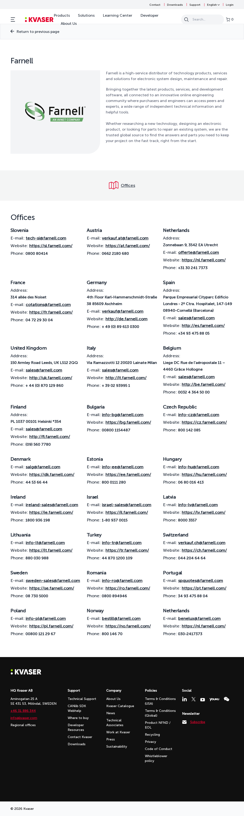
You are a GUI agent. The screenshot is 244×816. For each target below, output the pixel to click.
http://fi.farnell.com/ (49, 436)
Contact (154, 4)
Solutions (86, 15)
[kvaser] (39, 19)
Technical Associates (114, 722)
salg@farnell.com (43, 466)
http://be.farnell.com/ (203, 384)
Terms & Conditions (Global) (160, 713)
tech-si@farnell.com (46, 238)
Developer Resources (76, 727)
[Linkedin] (184, 699)
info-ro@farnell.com (122, 580)
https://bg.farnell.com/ (128, 422)
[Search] (186, 19)
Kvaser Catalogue (120, 706)
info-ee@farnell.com (122, 466)
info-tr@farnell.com (122, 542)
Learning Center (117, 15)
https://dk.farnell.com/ (51, 474)
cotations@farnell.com (48, 304)
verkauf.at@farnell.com (125, 238)
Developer (149, 15)
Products (62, 15)
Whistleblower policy (156, 758)
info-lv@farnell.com (198, 504)
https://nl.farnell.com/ (204, 260)
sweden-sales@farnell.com (53, 580)
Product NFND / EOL (158, 725)
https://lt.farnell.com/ (50, 550)
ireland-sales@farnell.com (52, 504)
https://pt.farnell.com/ (204, 588)
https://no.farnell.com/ (128, 626)
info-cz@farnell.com (198, 414)
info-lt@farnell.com (45, 542)
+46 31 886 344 (23, 711)
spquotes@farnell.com (200, 580)
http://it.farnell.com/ (126, 377)
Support (194, 4)
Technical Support (82, 699)
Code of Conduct (158, 749)
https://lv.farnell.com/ (203, 512)
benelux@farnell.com (199, 618)
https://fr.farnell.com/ (51, 312)
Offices (128, 185)
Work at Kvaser (118, 732)
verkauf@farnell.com (122, 311)
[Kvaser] (25, 673)
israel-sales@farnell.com (126, 504)
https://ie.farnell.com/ (51, 512)
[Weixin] (226, 699)
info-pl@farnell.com (46, 618)
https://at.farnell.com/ (128, 245)
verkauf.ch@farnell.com (201, 542)
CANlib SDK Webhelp (77, 708)
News (110, 713)
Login (230, 4)
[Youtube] (202, 699)
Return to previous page (37, 31)
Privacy (150, 742)
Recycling (152, 735)
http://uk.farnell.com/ (50, 377)
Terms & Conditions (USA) (160, 701)
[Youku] (214, 699)
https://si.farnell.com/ (50, 245)
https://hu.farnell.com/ (204, 474)
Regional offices (23, 725)
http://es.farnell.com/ (203, 325)
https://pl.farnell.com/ (51, 626)
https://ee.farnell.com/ (128, 474)
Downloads (175, 4)
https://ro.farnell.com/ (128, 588)
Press (110, 739)
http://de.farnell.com (126, 318)
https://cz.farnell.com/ (204, 422)
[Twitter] (193, 699)
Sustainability (116, 747)
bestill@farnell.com (121, 618)
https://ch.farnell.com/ (204, 550)
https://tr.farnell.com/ (127, 550)
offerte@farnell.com (198, 252)
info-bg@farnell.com (122, 414)
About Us (69, 23)
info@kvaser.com (23, 718)
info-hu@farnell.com (198, 466)
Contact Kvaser (80, 737)
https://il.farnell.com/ (127, 512)
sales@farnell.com (196, 318)
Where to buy (78, 718)
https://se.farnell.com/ (51, 588)
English (212, 4)
